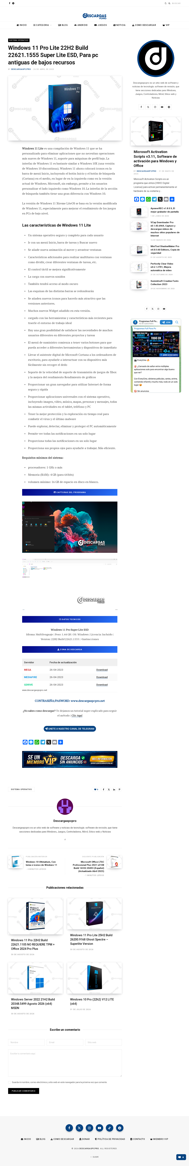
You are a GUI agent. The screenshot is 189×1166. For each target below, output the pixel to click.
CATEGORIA (42, 25)
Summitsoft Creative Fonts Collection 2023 (165, 283)
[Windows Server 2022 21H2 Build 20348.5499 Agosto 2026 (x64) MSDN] (35, 978)
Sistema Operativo (18, 40)
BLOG (64, 25)
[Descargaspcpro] (94, 14)
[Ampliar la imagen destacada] (65, 108)
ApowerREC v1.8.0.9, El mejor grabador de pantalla (165, 210)
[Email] (11, 180)
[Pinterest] (11, 173)
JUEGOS (102, 25)
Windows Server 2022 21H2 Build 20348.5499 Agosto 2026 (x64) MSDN (33, 1004)
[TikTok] (109, 1128)
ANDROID (82, 25)
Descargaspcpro (21, 69)
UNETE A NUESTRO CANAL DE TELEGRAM (71, 728)
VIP (167, 25)
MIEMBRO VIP (160, 1139)
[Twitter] (11, 165)
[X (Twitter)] (79, 1128)
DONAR (86, 1139)
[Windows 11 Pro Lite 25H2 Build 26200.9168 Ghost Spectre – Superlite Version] (94, 913)
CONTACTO (139, 1139)
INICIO (23, 25)
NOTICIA (121, 25)
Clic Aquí (76, 715)
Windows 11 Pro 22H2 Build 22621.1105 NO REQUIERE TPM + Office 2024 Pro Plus (33, 944)
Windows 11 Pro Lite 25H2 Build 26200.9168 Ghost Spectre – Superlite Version (91, 939)
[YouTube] (99, 1128)
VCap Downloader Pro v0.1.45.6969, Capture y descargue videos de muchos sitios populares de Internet (165, 229)
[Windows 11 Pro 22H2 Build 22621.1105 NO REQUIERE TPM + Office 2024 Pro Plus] (35, 916)
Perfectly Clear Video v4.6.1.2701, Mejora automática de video (162, 267)
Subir (95, 1157)
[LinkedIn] (114, 789)
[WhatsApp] (11, 196)
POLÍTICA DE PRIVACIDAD (111, 1139)
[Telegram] (11, 188)
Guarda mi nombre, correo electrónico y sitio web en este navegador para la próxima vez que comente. (59, 1082)
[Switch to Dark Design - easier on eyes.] (165, 3)
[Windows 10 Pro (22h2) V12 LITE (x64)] (94, 978)
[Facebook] (11, 157)
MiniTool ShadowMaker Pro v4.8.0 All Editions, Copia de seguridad (165, 249)
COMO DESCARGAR (145, 25)
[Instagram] (89, 1128)
